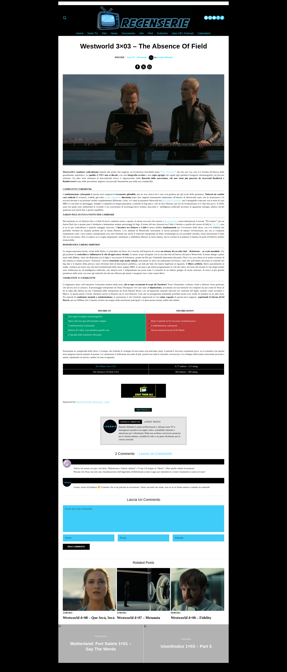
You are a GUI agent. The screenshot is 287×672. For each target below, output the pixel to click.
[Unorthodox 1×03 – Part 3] (186, 643)
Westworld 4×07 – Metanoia (138, 618)
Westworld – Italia (101, 402)
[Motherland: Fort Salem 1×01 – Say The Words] (100, 643)
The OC (215, 224)
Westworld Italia (83, 402)
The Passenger (168, 172)
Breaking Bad (170, 221)
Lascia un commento (155, 454)
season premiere (112, 197)
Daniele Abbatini (164, 57)
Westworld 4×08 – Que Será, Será (89, 618)
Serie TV (131, 57)
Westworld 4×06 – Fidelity (191, 618)
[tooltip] (206, 18)
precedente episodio (171, 200)
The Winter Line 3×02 (106, 366)
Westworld (141, 57)
